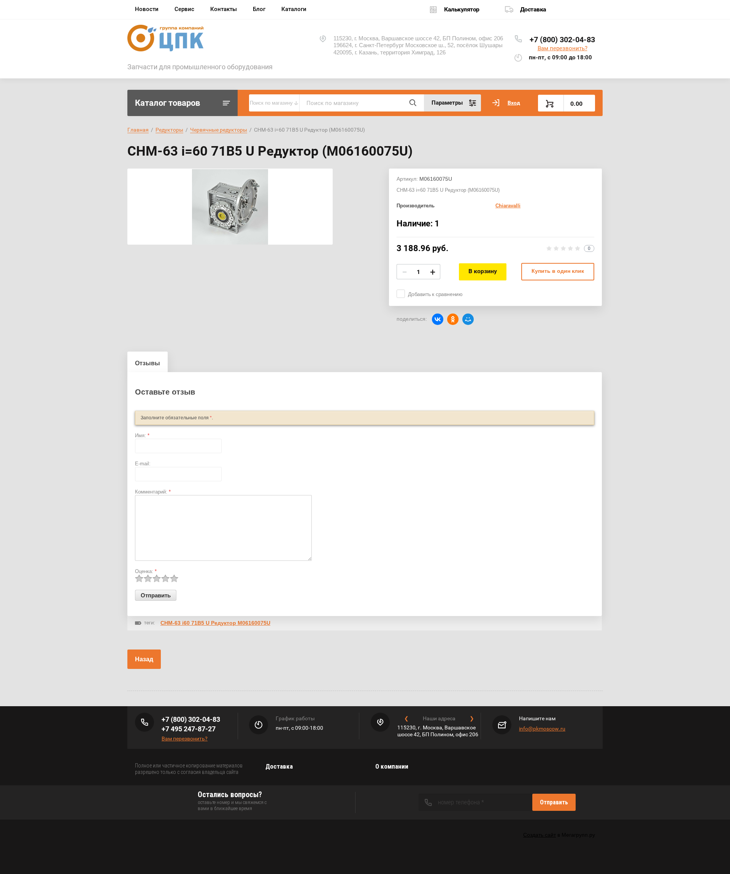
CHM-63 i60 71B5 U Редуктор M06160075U (215, 623)
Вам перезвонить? (562, 48)
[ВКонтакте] (437, 319)
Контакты (223, 9)
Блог (259, 9)
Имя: (142, 435)
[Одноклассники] (453, 319)
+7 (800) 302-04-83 (562, 39)
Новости (147, 9)
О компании (391, 766)
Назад (144, 659)
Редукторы (169, 130)
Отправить (554, 802)
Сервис (184, 9)
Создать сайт (539, 835)
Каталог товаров (167, 103)
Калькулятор (461, 9)
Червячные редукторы (218, 130)
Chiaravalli (508, 206)
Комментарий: (153, 492)
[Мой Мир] (468, 319)
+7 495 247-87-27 (189, 729)
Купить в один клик (558, 271)
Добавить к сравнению (435, 294)
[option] (230, 207)
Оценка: (146, 571)
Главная (138, 130)
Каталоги (293, 9)
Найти (412, 102)
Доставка (533, 9)
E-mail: (143, 463)
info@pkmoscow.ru (542, 729)
